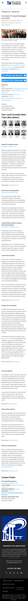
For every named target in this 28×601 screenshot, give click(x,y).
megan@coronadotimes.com (9, 146)
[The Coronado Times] (14, 3)
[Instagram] (10, 572)
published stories (13, 185)
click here (17, 94)
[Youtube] (21, 572)
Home (2, 9)
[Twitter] (17, 572)
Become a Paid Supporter (8, 98)
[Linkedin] (14, 572)
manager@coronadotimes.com (9, 192)
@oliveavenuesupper (7, 467)
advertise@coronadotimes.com (9, 227)
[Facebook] (6, 572)
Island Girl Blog (8, 338)
